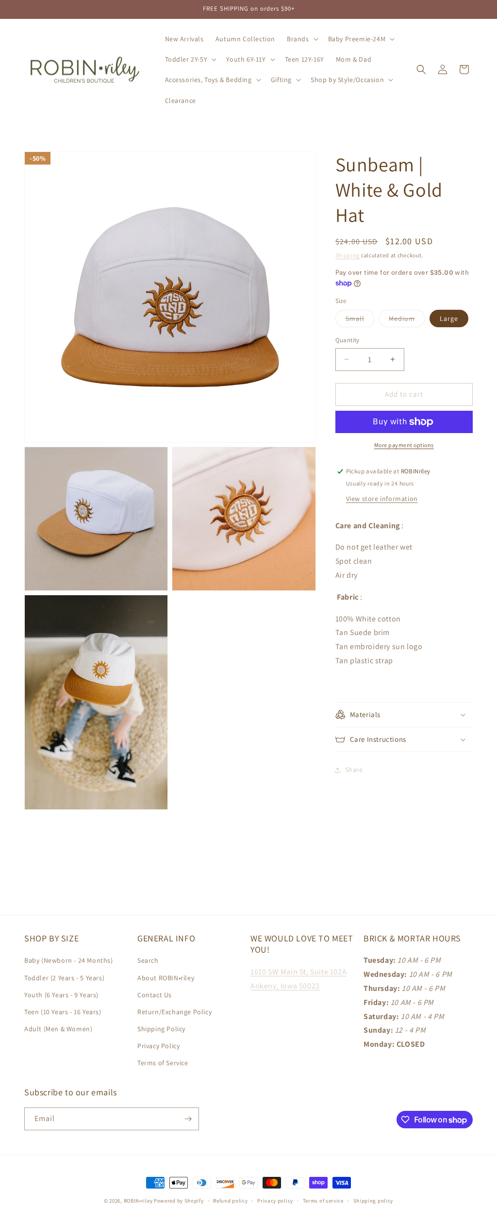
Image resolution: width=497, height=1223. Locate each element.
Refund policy (230, 1200)
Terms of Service (162, 1062)
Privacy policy (275, 1200)
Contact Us (154, 994)
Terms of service (323, 1200)
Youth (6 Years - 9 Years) (61, 994)
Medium (407, 320)
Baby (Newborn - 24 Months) (68, 960)
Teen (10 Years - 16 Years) (62, 1011)
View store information (382, 498)
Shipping (347, 255)
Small (360, 320)
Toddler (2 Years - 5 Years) (64, 977)
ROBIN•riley (138, 1200)
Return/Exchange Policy (174, 1011)
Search (148, 960)
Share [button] (354, 769)
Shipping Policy (161, 1028)
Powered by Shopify (179, 1200)
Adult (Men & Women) (58, 1028)
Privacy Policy (158, 1045)
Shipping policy (373, 1200)
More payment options (404, 445)
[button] (301, 39)
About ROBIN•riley (165, 977)
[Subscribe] (188, 1118)
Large (449, 318)
